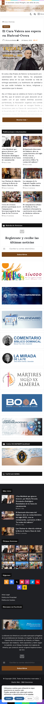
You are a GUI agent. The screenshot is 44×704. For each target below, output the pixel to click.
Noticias (12, 22)
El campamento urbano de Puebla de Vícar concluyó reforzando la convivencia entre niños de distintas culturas (32, 208)
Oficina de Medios (11, 40)
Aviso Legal (6, 595)
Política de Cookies (8, 600)
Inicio (6, 22)
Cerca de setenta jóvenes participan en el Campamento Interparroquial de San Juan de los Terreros (11, 208)
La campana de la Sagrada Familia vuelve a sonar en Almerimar (32, 183)
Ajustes (30, 698)
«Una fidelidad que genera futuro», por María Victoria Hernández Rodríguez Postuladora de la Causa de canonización (11, 154)
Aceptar (8, 698)
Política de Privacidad (9, 597)
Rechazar (19, 698)
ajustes (30, 694)
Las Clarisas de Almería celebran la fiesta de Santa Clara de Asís (11, 183)
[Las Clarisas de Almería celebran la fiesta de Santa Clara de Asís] (11, 173)
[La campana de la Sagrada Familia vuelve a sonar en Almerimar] (32, 173)
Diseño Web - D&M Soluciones (22, 682)
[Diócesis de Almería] (22, 8)
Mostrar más (21, 120)
